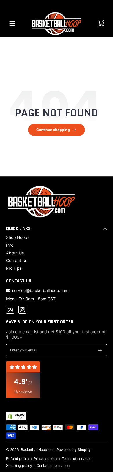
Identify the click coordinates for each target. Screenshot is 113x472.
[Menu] (12, 24)
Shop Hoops (17, 237)
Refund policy (17, 458)
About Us (15, 252)
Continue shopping (53, 130)
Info (9, 245)
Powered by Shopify (74, 449)
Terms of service (76, 458)
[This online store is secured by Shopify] (16, 416)
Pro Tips (14, 268)
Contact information (53, 465)
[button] (101, 24)
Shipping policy (19, 465)
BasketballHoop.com (38, 449)
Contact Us (16, 260)
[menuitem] (56, 237)
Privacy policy (45, 458)
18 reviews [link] (23, 391)
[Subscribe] (100, 350)
